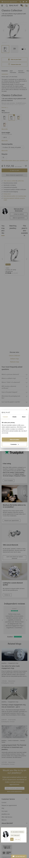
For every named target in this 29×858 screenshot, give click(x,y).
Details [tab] (15, 416)
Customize (14, 444)
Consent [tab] (5, 416)
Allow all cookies (14, 439)
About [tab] (24, 416)
